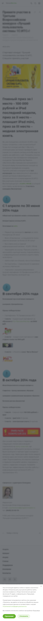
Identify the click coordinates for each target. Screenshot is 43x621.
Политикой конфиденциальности (15, 606)
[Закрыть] (41, 586)
